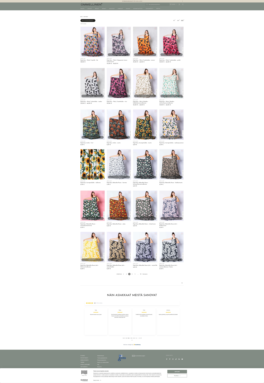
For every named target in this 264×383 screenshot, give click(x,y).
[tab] (123, 338)
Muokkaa (176, 375)
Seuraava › (145, 274)
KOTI (81, 16)
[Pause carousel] (132, 340)
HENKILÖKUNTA (84, 360)
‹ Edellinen (119, 274)
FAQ (98, 364)
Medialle (99, 367)
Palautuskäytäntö (101, 360)
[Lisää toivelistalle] (103, 28)
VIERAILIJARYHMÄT (85, 364)
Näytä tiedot (96, 380)
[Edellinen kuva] (81, 1)
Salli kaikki (177, 371)
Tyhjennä (166, 4)
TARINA (82, 362)
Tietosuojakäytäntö (102, 358)
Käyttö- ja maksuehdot (103, 362)
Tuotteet (86, 16)
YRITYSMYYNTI (84, 367)
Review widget (127, 344)
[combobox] (156, 4)
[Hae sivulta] (147, 4)
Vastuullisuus (100, 355)
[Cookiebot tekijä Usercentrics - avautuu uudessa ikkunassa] (84, 380)
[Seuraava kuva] (182, 1)
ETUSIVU (82, 355)
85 (140, 274)
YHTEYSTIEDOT (84, 358)
